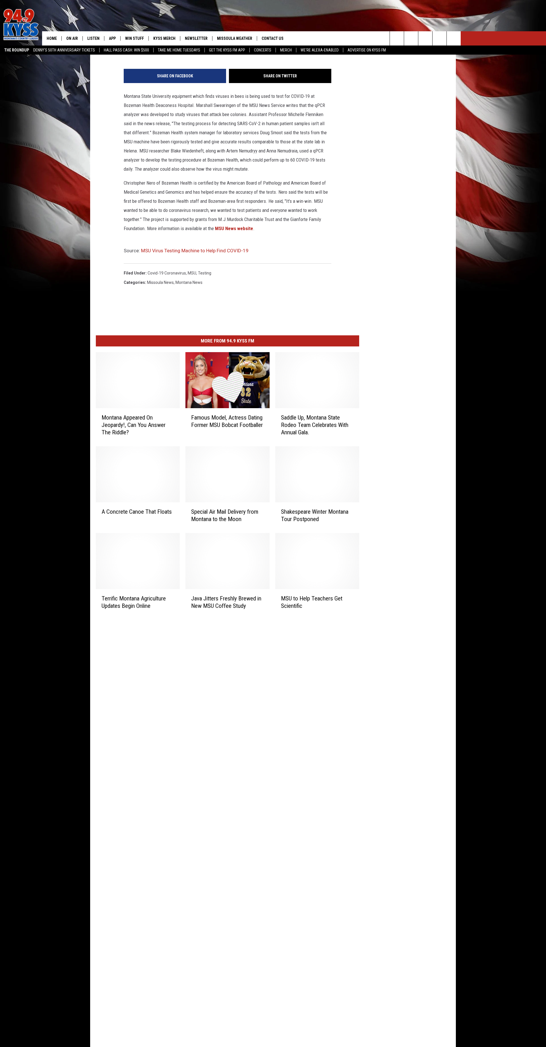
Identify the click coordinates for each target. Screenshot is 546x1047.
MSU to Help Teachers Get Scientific (311, 602)
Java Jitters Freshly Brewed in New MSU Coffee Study (226, 602)
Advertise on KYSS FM (367, 50)
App (112, 38)
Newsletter (196, 38)
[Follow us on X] (439, 38)
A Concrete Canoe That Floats (137, 511)
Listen (93, 38)
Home (52, 38)
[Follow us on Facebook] (425, 38)
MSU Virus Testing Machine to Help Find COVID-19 (195, 250)
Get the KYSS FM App (227, 50)
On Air (72, 38)
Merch (286, 50)
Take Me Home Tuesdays (179, 50)
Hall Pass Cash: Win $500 (126, 50)
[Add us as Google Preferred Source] (411, 38)
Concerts (262, 50)
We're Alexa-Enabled (320, 50)
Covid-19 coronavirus (167, 273)
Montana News (188, 282)
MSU (192, 273)
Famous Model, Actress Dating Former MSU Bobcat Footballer (227, 421)
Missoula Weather (234, 38)
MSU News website (234, 228)
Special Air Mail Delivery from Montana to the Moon (224, 515)
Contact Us (273, 38)
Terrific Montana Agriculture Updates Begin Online (134, 602)
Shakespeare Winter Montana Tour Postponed (314, 515)
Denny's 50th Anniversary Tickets (64, 50)
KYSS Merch (164, 38)
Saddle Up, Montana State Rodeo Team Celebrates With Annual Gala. (314, 425)
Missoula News (160, 282)
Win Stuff (134, 38)
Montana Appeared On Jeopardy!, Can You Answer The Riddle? (134, 425)
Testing (204, 273)
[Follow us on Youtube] (454, 38)
